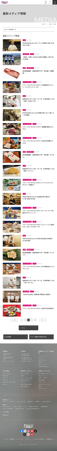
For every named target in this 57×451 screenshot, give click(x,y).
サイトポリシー (28, 439)
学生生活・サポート (26, 371)
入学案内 (23, 351)
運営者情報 (12, 439)
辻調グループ (44, 24)
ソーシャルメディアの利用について (39, 439)
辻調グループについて (44, 371)
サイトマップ (5, 439)
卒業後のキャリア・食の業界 (45, 352)
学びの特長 (6, 371)
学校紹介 (5, 351)
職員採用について (50, 439)
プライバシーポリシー (19, 439)
